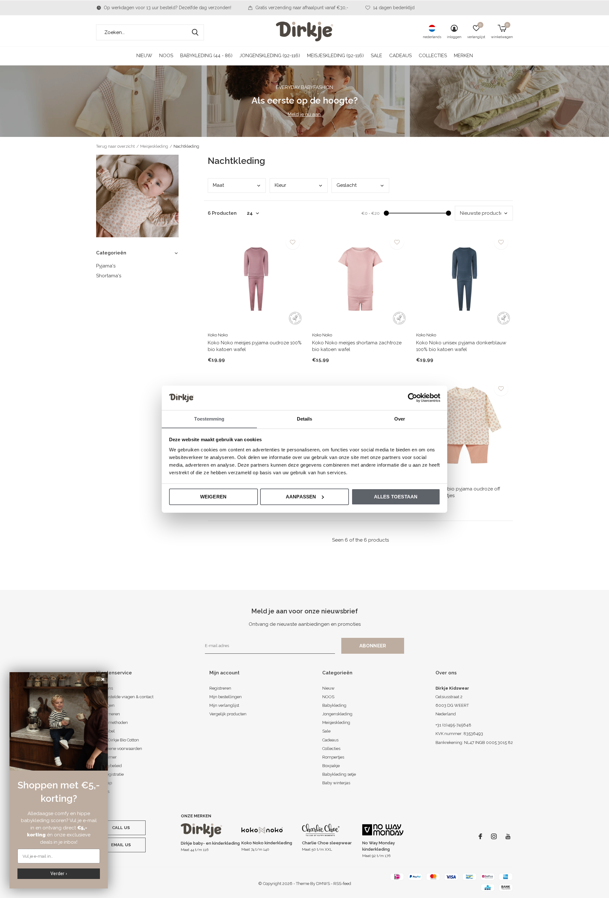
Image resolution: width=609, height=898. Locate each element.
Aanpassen (301, 496)
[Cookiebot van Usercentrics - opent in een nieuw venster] (412, 397)
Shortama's (108, 276)
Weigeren (213, 496)
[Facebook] (480, 836)
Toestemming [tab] (209, 418)
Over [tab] (399, 418)
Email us (121, 844)
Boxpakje (331, 765)
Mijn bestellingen (225, 696)
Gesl (347, 185)
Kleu (280, 185)
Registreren (220, 688)
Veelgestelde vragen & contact (125, 696)
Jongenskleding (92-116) (269, 55)
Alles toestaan (396, 496)
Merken (463, 55)
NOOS (166, 55)
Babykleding (334, 705)
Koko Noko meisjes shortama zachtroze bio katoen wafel (357, 346)
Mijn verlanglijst (224, 705)
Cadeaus (400, 55)
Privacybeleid (109, 765)
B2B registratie (110, 774)
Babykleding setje (339, 774)
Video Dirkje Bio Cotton (117, 740)
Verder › (58, 873)
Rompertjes (333, 757)
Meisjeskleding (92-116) (335, 55)
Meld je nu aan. (305, 114)
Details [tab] (304, 418)
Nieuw (144, 55)
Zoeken (195, 32)
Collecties (433, 55)
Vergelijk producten (227, 714)
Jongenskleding (337, 714)
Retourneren (108, 714)
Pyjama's (105, 266)
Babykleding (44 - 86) (206, 55)
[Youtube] (508, 836)
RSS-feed (342, 883)
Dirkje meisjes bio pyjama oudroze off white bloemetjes (458, 492)
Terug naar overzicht (115, 146)
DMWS (323, 883)
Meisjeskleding (154, 146)
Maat (218, 185)
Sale (376, 55)
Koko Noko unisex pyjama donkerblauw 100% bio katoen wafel (461, 346)
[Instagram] (494, 836)
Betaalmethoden (112, 722)
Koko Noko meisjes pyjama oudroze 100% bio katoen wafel (255, 346)
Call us (121, 827)
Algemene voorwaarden (119, 748)
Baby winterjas (336, 782)
